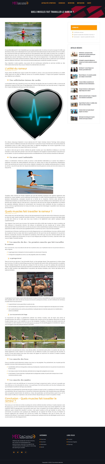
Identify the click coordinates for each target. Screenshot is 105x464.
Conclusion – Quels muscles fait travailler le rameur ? (85, 36)
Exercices (62, 3)
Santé (89, 3)
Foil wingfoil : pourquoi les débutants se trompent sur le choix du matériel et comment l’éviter (88, 62)
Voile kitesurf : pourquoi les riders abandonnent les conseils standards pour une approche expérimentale (87, 54)
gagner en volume (34, 323)
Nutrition (71, 3)
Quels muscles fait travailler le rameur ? (84, 34)
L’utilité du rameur (79, 32)
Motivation (80, 3)
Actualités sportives (49, 3)
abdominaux (10, 406)
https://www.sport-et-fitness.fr (48, 217)
